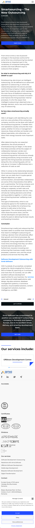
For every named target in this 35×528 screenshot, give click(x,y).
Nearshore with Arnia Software (11, 462)
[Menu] (32, 2)
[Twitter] (14, 377)
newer (6, 299)
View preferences (17, 522)
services (31, 277)
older (29, 299)
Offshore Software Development (11, 465)
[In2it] (17, 446)
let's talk (17, 334)
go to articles (18, 303)
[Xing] (21, 377)
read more (17, 43)
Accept (17, 513)
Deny (17, 517)
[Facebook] (1, 377)
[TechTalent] (17, 441)
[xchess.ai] (17, 451)
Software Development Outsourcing (13, 460)
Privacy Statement (16, 525)
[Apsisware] (17, 437)
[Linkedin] (8, 377)
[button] (32, 498)
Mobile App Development (9, 468)
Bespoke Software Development (12, 471)
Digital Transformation (8, 473)
